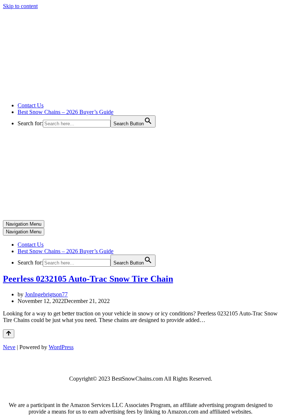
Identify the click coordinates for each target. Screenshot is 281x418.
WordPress (61, 347)
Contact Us (31, 105)
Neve (9, 347)
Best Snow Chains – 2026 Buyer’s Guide (65, 112)
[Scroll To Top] (8, 333)
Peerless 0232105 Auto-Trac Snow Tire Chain (88, 279)
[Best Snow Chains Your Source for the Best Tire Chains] (77, 93)
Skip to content (20, 6)
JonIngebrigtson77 (46, 294)
